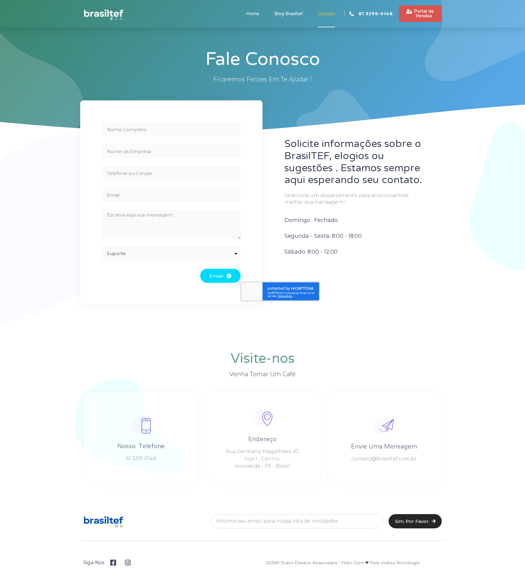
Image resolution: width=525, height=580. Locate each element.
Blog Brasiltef (288, 13)
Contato (326, 13)
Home (252, 13)
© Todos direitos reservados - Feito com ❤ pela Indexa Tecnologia (347, 562)
